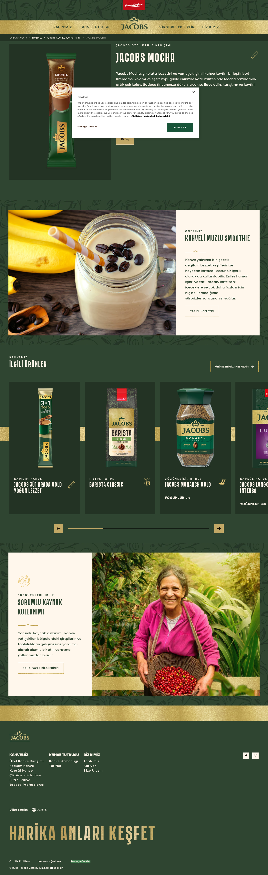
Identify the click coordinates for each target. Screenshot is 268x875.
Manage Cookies (80, 861)
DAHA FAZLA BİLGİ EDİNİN (43, 669)
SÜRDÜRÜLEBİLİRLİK (177, 27)
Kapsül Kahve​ (21, 770)
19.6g (125, 139)
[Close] (193, 92)
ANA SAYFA (17, 37)
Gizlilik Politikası (20, 861)
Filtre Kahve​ (19, 780)
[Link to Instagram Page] (255, 755)
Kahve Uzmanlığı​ (63, 761)
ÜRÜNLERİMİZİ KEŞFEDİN (236, 367)
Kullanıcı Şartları (49, 861)
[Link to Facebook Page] (246, 755)
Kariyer (90, 766)
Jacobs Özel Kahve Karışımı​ (63, 37)
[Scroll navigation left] (58, 528)
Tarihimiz (91, 761)
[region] (135, 113)
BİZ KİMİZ (210, 27)
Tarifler (55, 766)
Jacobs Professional (26, 785)
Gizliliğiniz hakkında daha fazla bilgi (150, 116)
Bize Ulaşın (93, 770)
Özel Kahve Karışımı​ (26, 761)
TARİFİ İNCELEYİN (204, 312)
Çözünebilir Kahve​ (25, 775)
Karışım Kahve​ (21, 766)
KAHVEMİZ (62, 27)
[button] (95, 27)
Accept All (180, 127)
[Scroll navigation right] (219, 528)
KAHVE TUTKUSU (95, 27)
